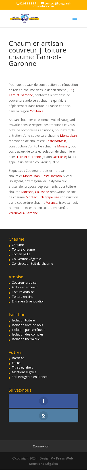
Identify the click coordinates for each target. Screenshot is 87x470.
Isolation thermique (26, 339)
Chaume (18, 245)
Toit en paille (21, 254)
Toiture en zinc (22, 296)
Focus (16, 363)
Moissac (63, 146)
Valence (51, 202)
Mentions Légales (43, 464)
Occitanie (36, 111)
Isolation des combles (28, 334)
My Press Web (62, 458)
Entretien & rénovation (28, 301)
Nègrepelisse (49, 197)
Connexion (41, 446)
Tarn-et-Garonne (21, 95)
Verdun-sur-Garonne (23, 213)
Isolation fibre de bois (27, 325)
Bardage (18, 358)
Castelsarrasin (56, 141)
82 (70, 90)
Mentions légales (24, 372)
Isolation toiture (23, 320)
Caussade (42, 192)
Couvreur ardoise (24, 282)
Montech (32, 197)
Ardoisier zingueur (25, 287)
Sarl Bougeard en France (30, 377)
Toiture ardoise (23, 292)
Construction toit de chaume (32, 263)
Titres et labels (22, 367)
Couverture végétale (26, 259)
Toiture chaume (23, 249)
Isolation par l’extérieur (28, 329)
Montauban (68, 135)
